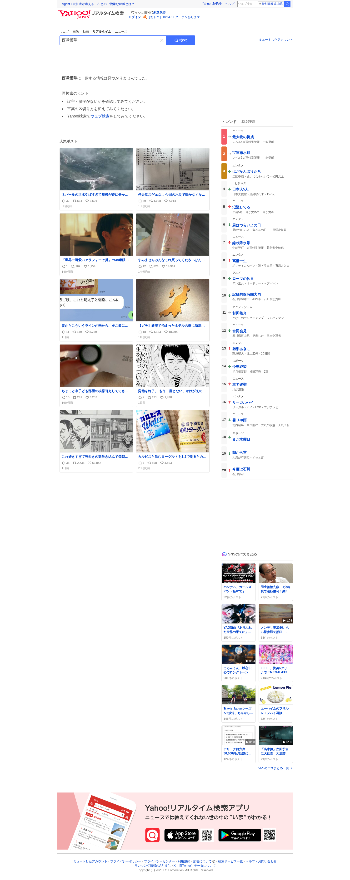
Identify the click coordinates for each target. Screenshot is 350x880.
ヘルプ (230, 3)
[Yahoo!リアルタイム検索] (91, 12)
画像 (76, 31)
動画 (86, 31)
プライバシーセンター (159, 861)
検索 (183, 40)
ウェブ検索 (100, 116)
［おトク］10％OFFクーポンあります (173, 17)
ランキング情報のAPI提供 (153, 866)
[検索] (287, 4)
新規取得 (159, 12)
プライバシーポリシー (125, 861)
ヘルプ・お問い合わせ (261, 861)
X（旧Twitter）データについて (195, 866)
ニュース (121, 31)
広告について (202, 861)
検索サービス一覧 (230, 861)
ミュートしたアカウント (276, 39)
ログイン (135, 17)
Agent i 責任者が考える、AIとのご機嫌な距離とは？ (98, 4)
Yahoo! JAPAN (212, 3)
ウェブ (64, 31)
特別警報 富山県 (272, 3)
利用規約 (184, 861)
